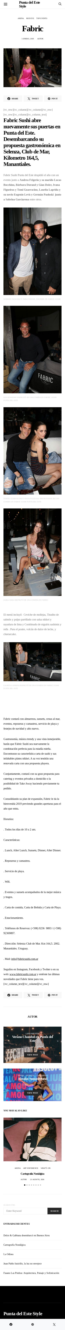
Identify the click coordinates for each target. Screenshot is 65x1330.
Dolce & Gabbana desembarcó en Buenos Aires (26, 1235)
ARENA (21, 18)
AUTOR (40, 39)
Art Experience (30, 1168)
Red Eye (30, 18)
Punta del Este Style (22, 1313)
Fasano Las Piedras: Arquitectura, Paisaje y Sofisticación (31, 1273)
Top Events (41, 18)
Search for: (9, 1205)
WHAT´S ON (45, 1168)
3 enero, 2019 (28, 39)
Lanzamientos (33, 1033)
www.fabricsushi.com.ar (23, 974)
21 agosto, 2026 (37, 1179)
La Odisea (8, 1254)
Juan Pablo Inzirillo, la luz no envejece (22, 1263)
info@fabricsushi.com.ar (24, 958)
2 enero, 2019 (28, 1047)
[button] (25, 1185)
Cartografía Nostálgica (32, 1173)
